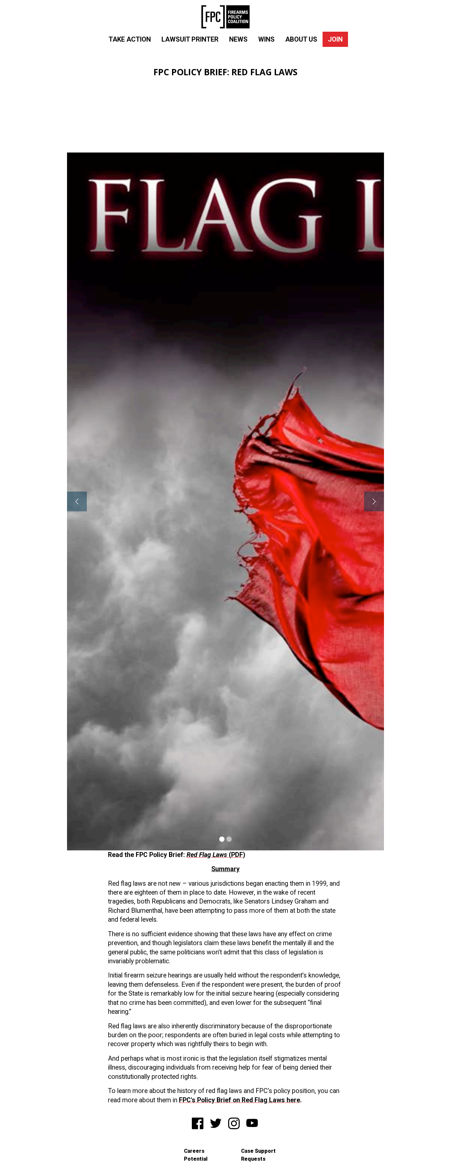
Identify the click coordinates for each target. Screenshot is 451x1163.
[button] (77, 501)
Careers (194, 1151)
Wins (266, 39)
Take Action (130, 39)
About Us (301, 39)
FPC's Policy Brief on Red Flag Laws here (239, 1100)
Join (335, 39)
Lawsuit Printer (190, 39)
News (238, 39)
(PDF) (216, 855)
